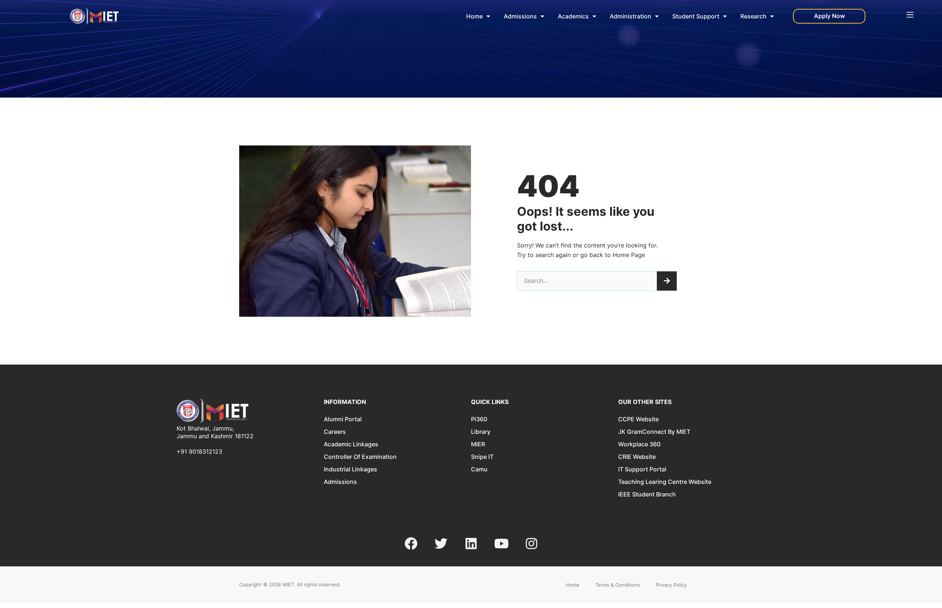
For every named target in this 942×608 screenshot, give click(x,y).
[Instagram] (531, 543)
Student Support (695, 16)
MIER (478, 444)
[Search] (667, 281)
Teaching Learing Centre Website (664, 481)
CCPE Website (638, 419)
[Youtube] (501, 543)
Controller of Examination (360, 456)
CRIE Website (637, 456)
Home (474, 16)
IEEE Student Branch (647, 494)
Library (481, 431)
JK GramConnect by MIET (654, 431)
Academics (573, 16)
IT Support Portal (642, 469)
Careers (335, 431)
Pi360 (479, 419)
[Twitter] (441, 543)
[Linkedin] (471, 543)
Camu (479, 469)
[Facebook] (410, 543)
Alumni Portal (343, 419)
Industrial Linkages (350, 469)
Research (753, 16)
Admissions (520, 16)
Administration (630, 16)
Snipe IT (482, 456)
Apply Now (829, 16)
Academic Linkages (351, 444)
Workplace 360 (639, 444)
